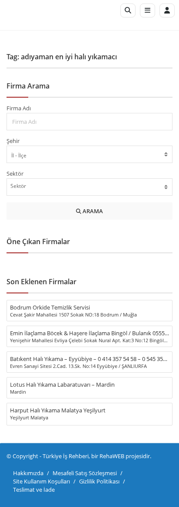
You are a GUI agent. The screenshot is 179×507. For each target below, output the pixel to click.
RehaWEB (111, 456)
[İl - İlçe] (89, 155)
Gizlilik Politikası (99, 481)
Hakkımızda (28, 473)
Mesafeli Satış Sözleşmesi (85, 473)
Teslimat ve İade (34, 489)
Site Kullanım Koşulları (41, 481)
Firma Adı (19, 108)
